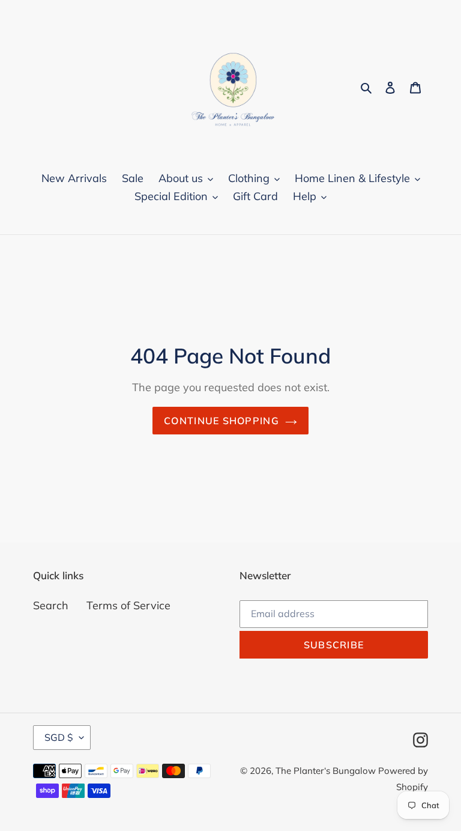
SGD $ (58, 737)
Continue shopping (221, 421)
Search (50, 605)
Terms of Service (128, 605)
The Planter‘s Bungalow (327, 770)
